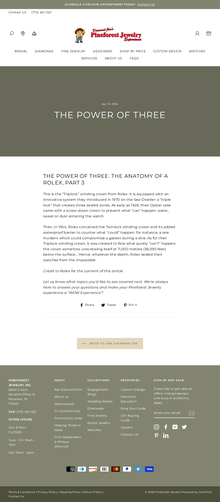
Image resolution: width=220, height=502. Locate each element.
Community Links (68, 418)
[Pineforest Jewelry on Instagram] (156, 427)
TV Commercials (67, 411)
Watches (197, 51)
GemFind (205, 492)
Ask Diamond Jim (68, 389)
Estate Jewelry (98, 423)
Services (89, 58)
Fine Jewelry (73, 51)
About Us (113, 58)
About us (61, 396)
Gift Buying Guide (130, 418)
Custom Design (167, 51)
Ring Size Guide (133, 408)
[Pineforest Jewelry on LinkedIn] (165, 435)
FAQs (134, 58)
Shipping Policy (70, 492)
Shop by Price (133, 51)
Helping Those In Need (67, 428)
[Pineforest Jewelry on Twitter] (184, 427)
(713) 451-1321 (41, 12)
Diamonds (44, 51)
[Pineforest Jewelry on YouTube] (175, 427)
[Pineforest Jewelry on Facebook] (165, 427)
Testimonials (64, 404)
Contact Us (17, 12)
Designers (102, 51)
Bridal (21, 51)
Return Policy (92, 492)
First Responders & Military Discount (67, 441)
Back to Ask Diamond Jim (113, 343)
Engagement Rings (97, 392)
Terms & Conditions (22, 492)
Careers (127, 427)
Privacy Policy (47, 492)
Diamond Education (129, 399)
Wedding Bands (100, 401)
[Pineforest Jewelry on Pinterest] (156, 435)
